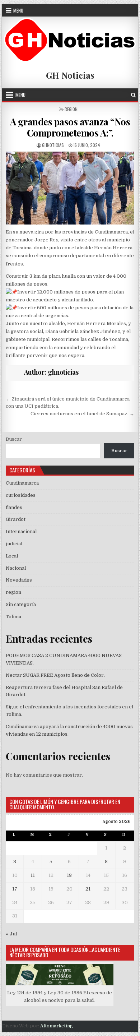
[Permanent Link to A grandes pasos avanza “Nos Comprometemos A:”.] (70, 188)
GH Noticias (70, 75)
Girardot (15, 519)
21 (87, 889)
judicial (14, 543)
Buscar (14, 439)
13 (69, 875)
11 (33, 875)
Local (12, 556)
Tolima (13, 616)
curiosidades (21, 495)
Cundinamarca (22, 483)
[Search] (133, 95)
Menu (18, 10)
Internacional (21, 531)
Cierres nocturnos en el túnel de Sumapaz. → (82, 413)
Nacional (16, 568)
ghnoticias (53, 145)
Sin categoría (21, 604)
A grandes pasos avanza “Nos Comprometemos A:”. (70, 127)
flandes (14, 507)
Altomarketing (56, 1025)
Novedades (19, 580)
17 (14, 889)
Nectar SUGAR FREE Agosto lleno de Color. (55, 675)
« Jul (11, 933)
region (71, 109)
